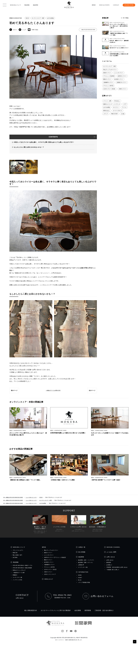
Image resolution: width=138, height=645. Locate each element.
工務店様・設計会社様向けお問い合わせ (116, 567)
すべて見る (126, 18)
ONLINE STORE (129, 5)
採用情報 (88, 610)
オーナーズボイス (117, 110)
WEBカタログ (48, 579)
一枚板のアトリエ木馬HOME (53, 390)
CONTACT (116, 5)
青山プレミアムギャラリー (110, 69)
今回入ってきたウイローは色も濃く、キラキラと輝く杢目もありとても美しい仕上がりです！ (44, 142)
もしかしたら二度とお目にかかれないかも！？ (29, 147)
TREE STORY (114, 113)
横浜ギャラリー (107, 79)
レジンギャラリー (118, 72)
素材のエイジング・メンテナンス (111, 104)
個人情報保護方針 (30, 610)
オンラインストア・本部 (38, 18)
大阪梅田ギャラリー (108, 82)
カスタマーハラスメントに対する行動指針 (56, 610)
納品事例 (35, 5)
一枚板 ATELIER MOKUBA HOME (88, 29)
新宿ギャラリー (107, 72)
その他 (122, 113)
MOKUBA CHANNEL (113, 547)
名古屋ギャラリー (118, 79)
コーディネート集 (17, 577)
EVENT (80, 577)
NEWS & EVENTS (104, 5)
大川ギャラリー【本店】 (109, 88)
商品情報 (26, 5)
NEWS (80, 575)
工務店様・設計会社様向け (104, 610)
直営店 (94, 5)
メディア (105, 113)
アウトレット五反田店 (109, 76)
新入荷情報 (81, 552)
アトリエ (124, 107)
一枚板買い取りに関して (112, 569)
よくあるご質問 (111, 552)
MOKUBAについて (15, 5)
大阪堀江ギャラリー (122, 82)
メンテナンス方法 (17, 579)
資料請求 (108, 562)
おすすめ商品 (50, 18)
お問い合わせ (111, 557)
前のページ (14, 390)
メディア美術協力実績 (84, 582)
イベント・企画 (107, 100)
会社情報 (78, 610)
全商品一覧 (81, 547)
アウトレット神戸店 (108, 85)
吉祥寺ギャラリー (122, 76)
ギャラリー (116, 107)
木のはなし (117, 100)
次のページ (92, 390)
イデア (125, 104)
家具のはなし (106, 110)
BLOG (27, 18)
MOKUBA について (19, 547)
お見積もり (109, 564)
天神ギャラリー (123, 88)
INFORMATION (83, 572)
